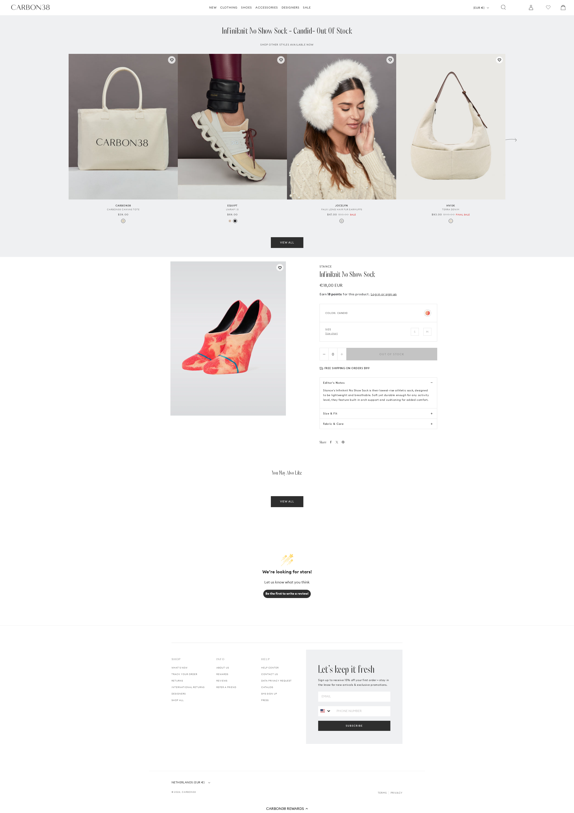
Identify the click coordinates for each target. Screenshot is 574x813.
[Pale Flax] (450, 220)
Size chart (331, 333)
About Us (222, 667)
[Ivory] (341, 220)
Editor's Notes (334, 382)
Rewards (222, 674)
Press (265, 700)
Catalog (267, 687)
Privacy (396, 792)
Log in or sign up (384, 294)
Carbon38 (189, 792)
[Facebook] (330, 442)
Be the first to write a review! (287, 594)
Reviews (221, 680)
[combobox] (325, 711)
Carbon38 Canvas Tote (123, 209)
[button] (287, 808)
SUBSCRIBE (354, 725)
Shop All (178, 700)
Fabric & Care (333, 423)
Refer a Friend (226, 687)
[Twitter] (337, 442)
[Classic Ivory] (229, 220)
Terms (382, 792)
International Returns (188, 687)
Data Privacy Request (276, 680)
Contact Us (269, 674)
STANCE (326, 266)
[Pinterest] (343, 442)
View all (287, 242)
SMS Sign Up (269, 693)
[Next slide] (511, 138)
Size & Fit (330, 413)
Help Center (270, 667)
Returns (177, 680)
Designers (179, 693)
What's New (179, 667)
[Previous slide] (63, 138)
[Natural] (123, 220)
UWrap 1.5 (232, 209)
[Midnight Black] (235, 220)
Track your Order (184, 674)
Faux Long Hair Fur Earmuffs (341, 209)
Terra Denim (450, 209)
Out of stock (391, 354)
